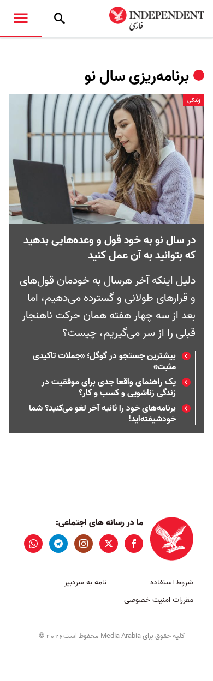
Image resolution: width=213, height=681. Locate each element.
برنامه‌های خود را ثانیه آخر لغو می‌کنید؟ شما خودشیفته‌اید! (102, 414)
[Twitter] (108, 543)
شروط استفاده (171, 582)
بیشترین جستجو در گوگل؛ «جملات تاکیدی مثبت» (104, 361)
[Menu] (21, 18)
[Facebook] (134, 543)
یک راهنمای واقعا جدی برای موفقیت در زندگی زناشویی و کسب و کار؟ (109, 388)
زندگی (193, 100)
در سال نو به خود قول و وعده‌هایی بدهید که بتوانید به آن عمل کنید (109, 248)
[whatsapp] (33, 543)
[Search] (59, 18)
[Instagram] (83, 543)
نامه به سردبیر (85, 582)
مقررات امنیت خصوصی (158, 600)
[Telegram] (58, 543)
